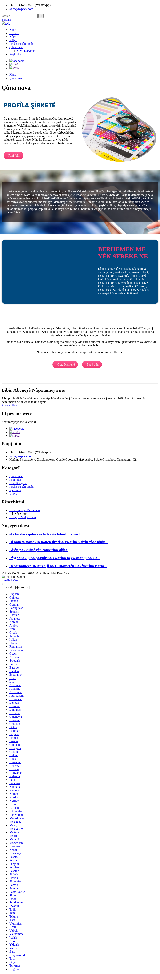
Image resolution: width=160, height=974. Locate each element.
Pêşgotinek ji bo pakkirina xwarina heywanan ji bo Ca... (54, 558)
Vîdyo (13, 40)
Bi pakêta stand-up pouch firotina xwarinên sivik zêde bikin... (58, 542)
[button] (13, 155)
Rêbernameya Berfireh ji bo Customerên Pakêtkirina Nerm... (58, 566)
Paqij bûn (15, 54)
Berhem (14, 33)
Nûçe (12, 36)
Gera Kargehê (26, 50)
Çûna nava (16, 47)
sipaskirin (15, 490)
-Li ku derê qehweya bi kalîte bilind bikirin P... (46, 534)
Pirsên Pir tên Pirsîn (21, 43)
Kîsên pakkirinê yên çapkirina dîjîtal (38, 550)
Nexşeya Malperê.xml (22, 517)
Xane (12, 29)
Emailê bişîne (10, 580)
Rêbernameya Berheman (24, 510)
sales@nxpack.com (21, 9)
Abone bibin (9, 405)
